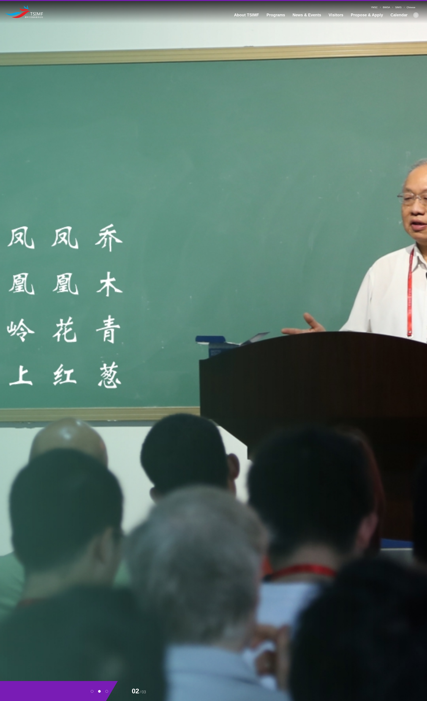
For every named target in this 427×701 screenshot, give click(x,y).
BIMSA (386, 7)
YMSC (374, 7)
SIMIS (398, 7)
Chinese (411, 7)
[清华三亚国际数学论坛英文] (59, 11)
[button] (92, 691)
